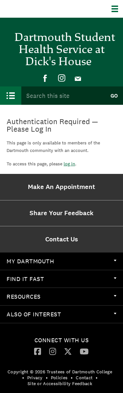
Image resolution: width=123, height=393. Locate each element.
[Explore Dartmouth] (117, 9)
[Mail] (78, 78)
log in (69, 164)
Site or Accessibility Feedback (60, 383)
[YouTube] (84, 351)
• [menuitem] (23, 378)
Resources (24, 296)
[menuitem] (45, 78)
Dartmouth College (38, 8)
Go (114, 95)
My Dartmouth (30, 261)
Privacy (35, 378)
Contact (84, 378)
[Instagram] (61, 78)
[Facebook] (45, 78)
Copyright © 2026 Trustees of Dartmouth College (60, 372)
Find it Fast (25, 279)
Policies (59, 378)
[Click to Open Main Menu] (10, 95)
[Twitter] (68, 351)
